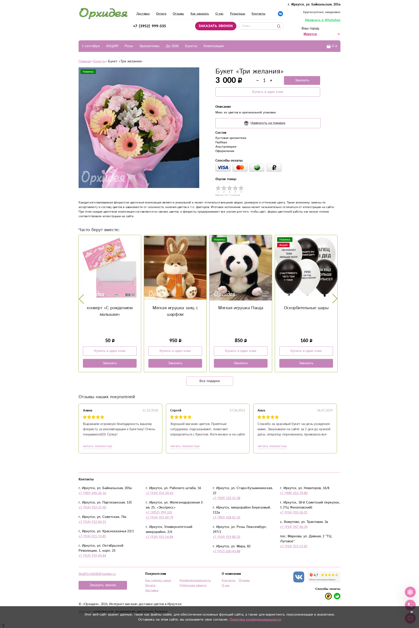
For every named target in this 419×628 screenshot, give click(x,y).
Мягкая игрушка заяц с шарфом (175, 311)
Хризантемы (149, 46)
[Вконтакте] (280, 14)
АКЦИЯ (112, 46)
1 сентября (91, 46)
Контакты (258, 14)
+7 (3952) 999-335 (149, 26)
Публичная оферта (193, 585)
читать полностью (97, 446)
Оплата (161, 14)
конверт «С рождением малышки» (109, 311)
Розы (129, 46)
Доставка (142, 14)
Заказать (302, 80)
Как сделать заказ (158, 580)
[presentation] (81, 299)
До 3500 (172, 46)
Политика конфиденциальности (255, 619)
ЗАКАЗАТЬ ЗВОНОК (215, 26)
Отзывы (178, 14)
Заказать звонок (102, 585)
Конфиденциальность (195, 580)
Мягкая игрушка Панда (240, 308)
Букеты (191, 46)
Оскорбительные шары (306, 308)
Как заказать (200, 14)
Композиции (214, 46)
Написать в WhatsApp (322, 20)
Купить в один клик (267, 91)
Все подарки (209, 381)
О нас (219, 14)
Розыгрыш (237, 14)
